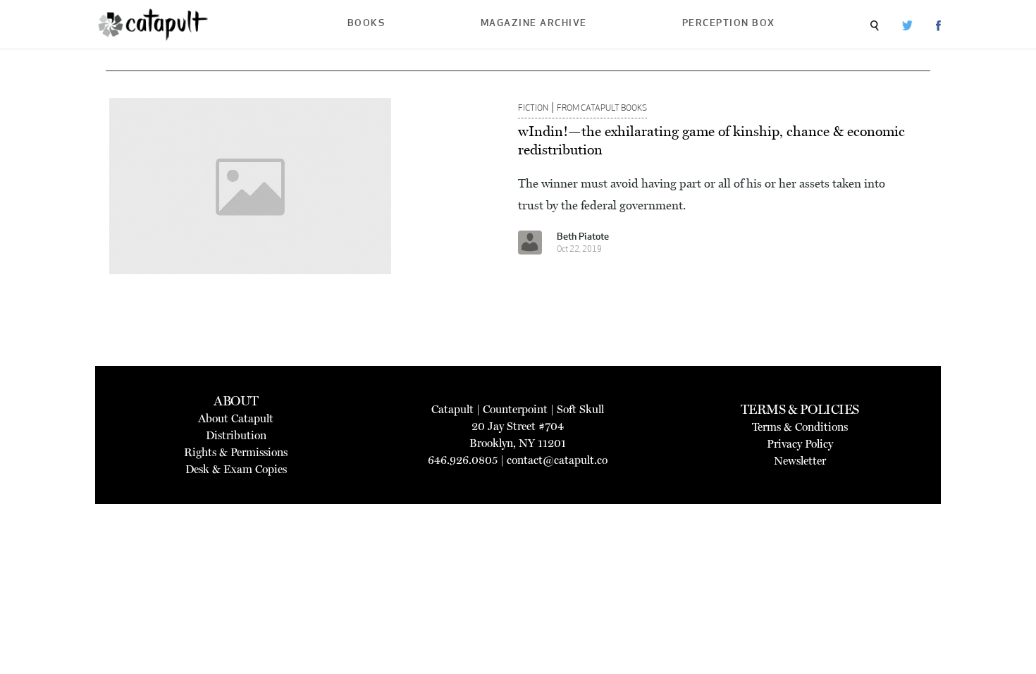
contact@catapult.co (557, 460)
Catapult (452, 409)
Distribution (236, 435)
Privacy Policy (800, 444)
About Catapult (235, 418)
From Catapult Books (602, 108)
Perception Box (728, 23)
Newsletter (800, 460)
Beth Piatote (583, 237)
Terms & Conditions (800, 427)
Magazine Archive (534, 23)
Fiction (533, 108)
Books (366, 23)
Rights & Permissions (236, 452)
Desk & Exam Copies (236, 469)
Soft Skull (580, 409)
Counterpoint (515, 409)
